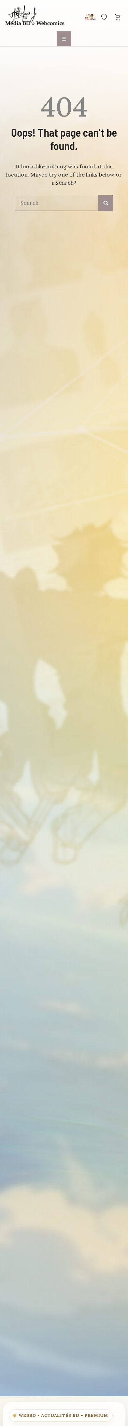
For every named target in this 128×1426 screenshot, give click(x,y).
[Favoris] (104, 17)
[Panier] (117, 17)
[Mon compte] (90, 17)
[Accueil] (35, 16)
